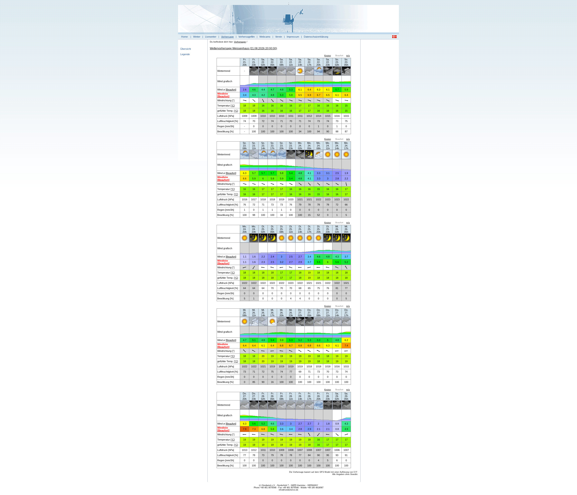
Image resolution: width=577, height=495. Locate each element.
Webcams (264, 36)
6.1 (300, 89)
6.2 (346, 340)
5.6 (337, 262)
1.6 (254, 256)
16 (263, 105)
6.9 (309, 95)
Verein (278, 36)
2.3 (263, 262)
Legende (185, 54)
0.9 (337, 423)
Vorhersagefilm (246, 36)
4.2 (263, 95)
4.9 (346, 429)
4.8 (281, 89)
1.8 (328, 423)
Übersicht (185, 48)
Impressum (293, 36)
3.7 (346, 256)
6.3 (318, 89)
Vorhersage (227, 36)
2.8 (337, 178)
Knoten (327, 55)
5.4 (291, 173)
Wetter (196, 36)
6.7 (318, 95)
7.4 (346, 345)
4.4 (263, 89)
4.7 (272, 89)
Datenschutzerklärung (316, 36)
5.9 (346, 89)
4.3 (254, 95)
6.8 (281, 345)
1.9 (346, 173)
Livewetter (210, 36)
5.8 (291, 95)
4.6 (254, 89)
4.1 (309, 173)
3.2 (281, 262)
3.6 (281, 429)
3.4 (244, 95)
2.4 (272, 256)
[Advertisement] (380, 109)
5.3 (291, 89)
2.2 (346, 178)
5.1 (254, 340)
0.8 (337, 429)
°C (232, 105)
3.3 (318, 173)
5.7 (337, 89)
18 (244, 105)
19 (309, 272)
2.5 (337, 173)
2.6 (244, 89)
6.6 (244, 178)
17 (300, 105)
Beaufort (231, 89)
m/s (348, 55)
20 (263, 356)
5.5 (318, 262)
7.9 (244, 429)
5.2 (346, 262)
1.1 (244, 256)
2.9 (300, 262)
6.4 (309, 89)
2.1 (318, 429)
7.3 (254, 429)
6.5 (300, 95)
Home (184, 36)
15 (346, 105)
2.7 (300, 256)
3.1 (328, 173)
